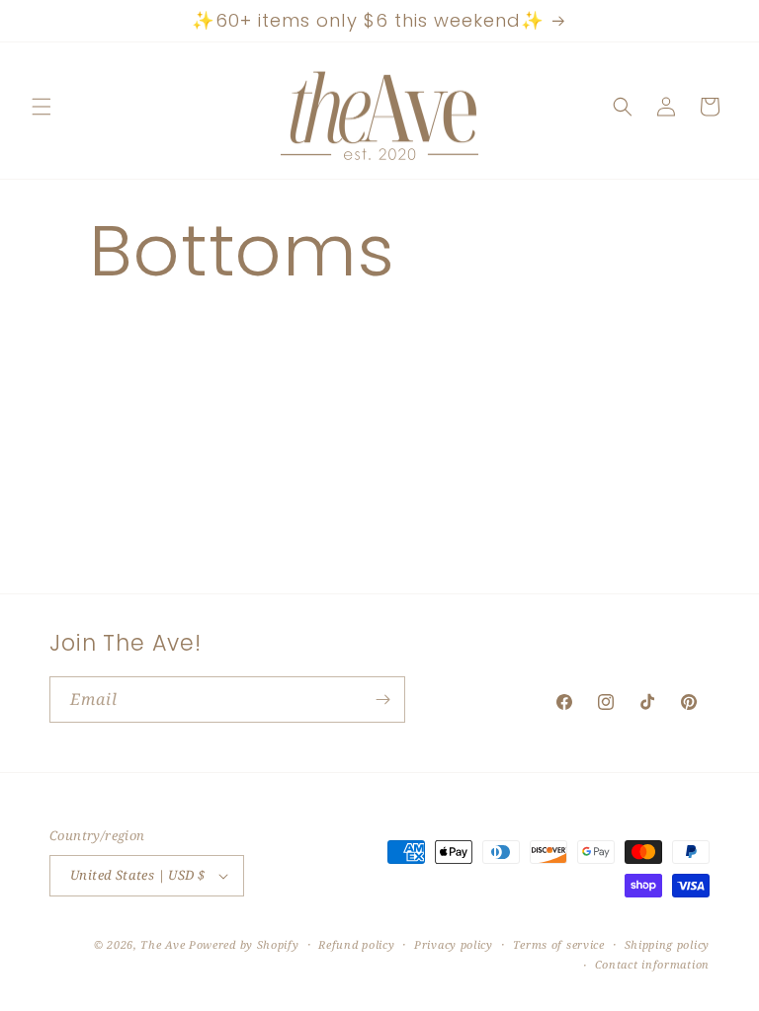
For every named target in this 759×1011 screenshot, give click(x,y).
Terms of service (559, 944)
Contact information (652, 964)
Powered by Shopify (244, 944)
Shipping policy (668, 944)
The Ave (162, 944)
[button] (41, 106)
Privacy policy (453, 944)
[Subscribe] (382, 699)
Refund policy (356, 944)
